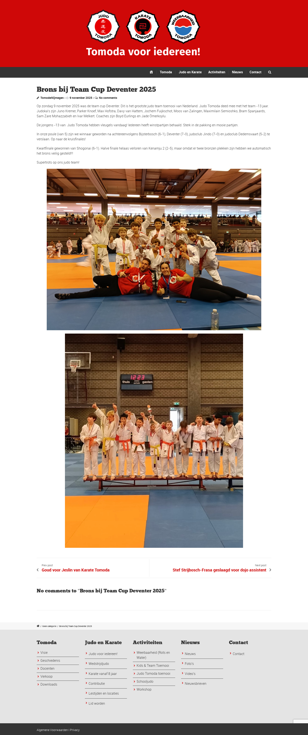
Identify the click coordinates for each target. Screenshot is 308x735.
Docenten (47, 668)
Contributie (97, 683)
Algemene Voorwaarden (52, 730)
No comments (108, 98)
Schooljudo (145, 681)
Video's (190, 673)
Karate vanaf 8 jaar (103, 673)
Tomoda (166, 72)
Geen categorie (49, 626)
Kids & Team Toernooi (153, 665)
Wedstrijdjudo (99, 663)
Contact (255, 72)
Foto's (189, 663)
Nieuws (190, 653)
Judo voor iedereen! (103, 653)
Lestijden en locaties (104, 693)
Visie (44, 652)
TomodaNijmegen (52, 98)
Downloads (48, 684)
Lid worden (97, 703)
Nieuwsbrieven (195, 683)
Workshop (144, 689)
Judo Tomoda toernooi (153, 673)
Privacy (75, 730)
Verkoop (46, 676)
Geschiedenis (50, 660)
